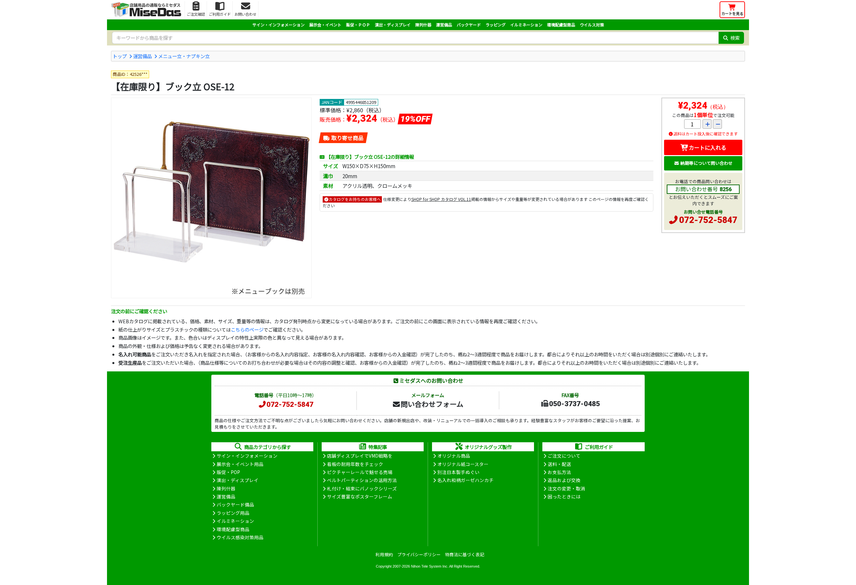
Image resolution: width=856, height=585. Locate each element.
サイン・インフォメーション (278, 24)
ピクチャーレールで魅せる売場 (360, 472)
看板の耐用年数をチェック (355, 464)
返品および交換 (564, 480)
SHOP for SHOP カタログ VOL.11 (441, 199)
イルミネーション (526, 24)
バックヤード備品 (235, 504)
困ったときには (564, 496)
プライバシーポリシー (419, 554)
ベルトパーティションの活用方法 (362, 480)
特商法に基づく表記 (464, 554)
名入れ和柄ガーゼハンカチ (465, 480)
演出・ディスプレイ (393, 24)
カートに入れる (707, 147)
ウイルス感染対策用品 (240, 537)
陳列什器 (423, 24)
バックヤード (469, 24)
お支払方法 (559, 472)
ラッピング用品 (233, 512)
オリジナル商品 (453, 455)
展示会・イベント (325, 24)
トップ (120, 56)
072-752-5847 (708, 220)
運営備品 (444, 24)
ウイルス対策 (592, 24)
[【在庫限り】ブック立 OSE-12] (211, 198)
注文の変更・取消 (566, 488)
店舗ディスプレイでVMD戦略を (360, 455)
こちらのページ (247, 329)
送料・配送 (559, 464)
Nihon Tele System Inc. (429, 566)
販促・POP (228, 472)
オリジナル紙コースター (463, 464)
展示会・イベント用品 (240, 464)
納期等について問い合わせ (706, 163)
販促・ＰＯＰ (358, 24)
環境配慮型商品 (561, 24)
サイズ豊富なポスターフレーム (359, 496)
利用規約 (384, 554)
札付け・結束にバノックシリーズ (362, 488)
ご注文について (564, 455)
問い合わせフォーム (432, 404)
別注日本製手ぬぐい (458, 472)
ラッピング (496, 24)
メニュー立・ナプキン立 (184, 56)
